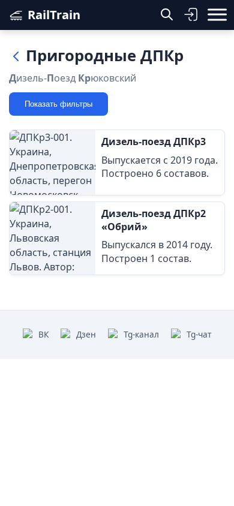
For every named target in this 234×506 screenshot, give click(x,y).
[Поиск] (167, 15)
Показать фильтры (58, 104)
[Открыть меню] (217, 15)
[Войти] (191, 15)
